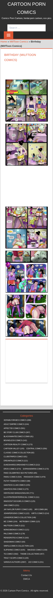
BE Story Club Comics (17, 432)
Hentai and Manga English (19, 493)
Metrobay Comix (29, 522)
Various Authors (15, 562)
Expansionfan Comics (36, 469)
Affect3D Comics (14, 428)
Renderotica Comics (16, 538)
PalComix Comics (14, 534)
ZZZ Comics (36, 562)
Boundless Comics (15, 440)
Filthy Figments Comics (17, 481)
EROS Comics (12, 469)
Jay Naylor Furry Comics (18, 509)
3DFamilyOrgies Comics (17, 420)
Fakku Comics (13, 477)
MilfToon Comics (19, 41)
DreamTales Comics (16, 461)
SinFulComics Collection (19, 546)
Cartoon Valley (14, 449)
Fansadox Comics (34, 477)
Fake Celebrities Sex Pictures (20, 473)
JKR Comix (41, 509)
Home (3, 41)
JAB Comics (11, 505)
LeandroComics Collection (20, 517)
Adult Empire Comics (16, 424)
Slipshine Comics (14, 550)
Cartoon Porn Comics (18, 590)
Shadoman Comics (14, 542)
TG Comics (11, 554)
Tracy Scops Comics (16, 558)
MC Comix (10, 522)
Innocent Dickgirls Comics (19, 501)
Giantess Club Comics (17, 485)
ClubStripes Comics (15, 457)
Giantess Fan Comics (16, 489)
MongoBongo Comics (16, 530)
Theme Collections (32, 554)
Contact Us (26, 575)
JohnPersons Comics (16, 513)
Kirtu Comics (40, 513)
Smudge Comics (37, 550)
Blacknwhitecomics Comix (18, 436)
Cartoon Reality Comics (18, 445)
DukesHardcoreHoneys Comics (22, 465)
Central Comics (36, 449)
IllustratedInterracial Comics (21, 497)
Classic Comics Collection (19, 453)
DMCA (26, 579)
